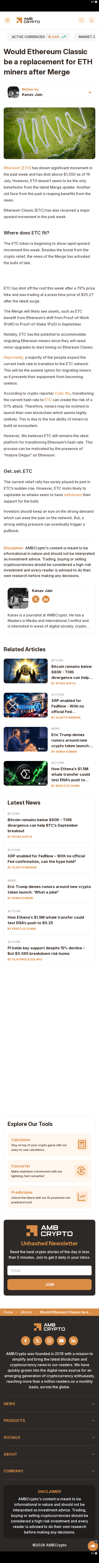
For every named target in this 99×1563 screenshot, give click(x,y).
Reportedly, (14, 357)
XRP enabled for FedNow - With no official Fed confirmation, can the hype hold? (71, 706)
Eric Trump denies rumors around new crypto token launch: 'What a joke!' (70, 740)
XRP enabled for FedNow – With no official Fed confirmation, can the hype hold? (46, 859)
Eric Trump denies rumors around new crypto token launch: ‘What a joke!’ (49, 889)
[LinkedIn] (46, 599)
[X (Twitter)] (35, 599)
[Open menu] (7, 20)
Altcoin (57, 694)
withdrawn (73, 494)
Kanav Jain (32, 94)
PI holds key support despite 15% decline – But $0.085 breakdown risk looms (46, 951)
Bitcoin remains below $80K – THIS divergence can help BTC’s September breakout (43, 825)
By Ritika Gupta (63, 683)
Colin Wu (62, 393)
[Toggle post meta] (90, 92)
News (55, 728)
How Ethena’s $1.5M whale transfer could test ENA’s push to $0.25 (70, 775)
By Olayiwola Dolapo (25, 959)
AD (92, 2)
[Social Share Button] (93, 1546)
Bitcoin (57, 660)
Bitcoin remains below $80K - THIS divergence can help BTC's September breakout (71, 672)
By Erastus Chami (65, 785)
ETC (48, 399)
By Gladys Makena (66, 717)
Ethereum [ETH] (17, 168)
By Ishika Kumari (64, 751)
